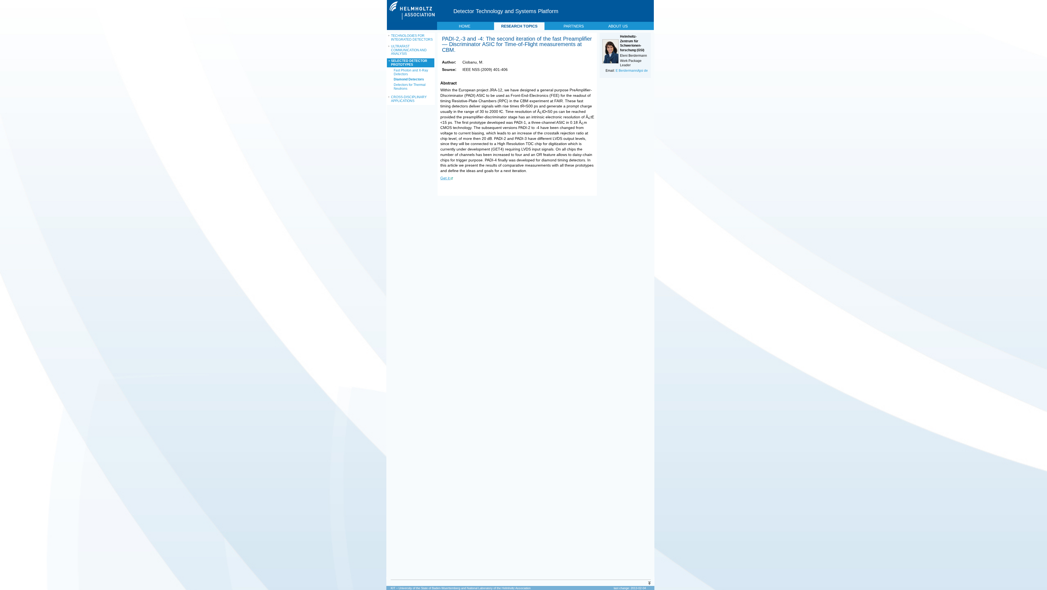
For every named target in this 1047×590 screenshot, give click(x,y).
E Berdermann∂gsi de (632, 71)
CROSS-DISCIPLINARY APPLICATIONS (409, 99)
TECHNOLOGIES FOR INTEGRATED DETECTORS (412, 37)
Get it (445, 178)
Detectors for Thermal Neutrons (410, 87)
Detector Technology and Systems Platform (505, 11)
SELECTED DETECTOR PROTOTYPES (409, 63)
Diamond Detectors (409, 79)
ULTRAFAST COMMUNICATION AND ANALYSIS (409, 50)
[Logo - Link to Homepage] (412, 21)
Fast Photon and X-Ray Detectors (411, 72)
